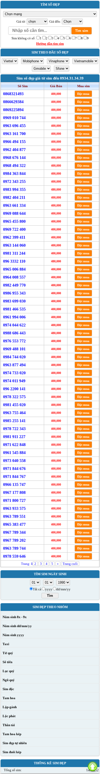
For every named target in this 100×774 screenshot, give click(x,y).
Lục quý (8, 671)
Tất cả (37, 589)
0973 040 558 (14, 460)
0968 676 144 (14, 157)
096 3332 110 (14, 261)
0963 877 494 (14, 365)
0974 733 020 (14, 373)
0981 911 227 (14, 436)
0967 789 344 (14, 532)
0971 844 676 (14, 468)
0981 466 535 (14, 309)
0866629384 (13, 102)
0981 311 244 (14, 253)
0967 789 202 (14, 540)
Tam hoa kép (12, 734)
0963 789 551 (14, 516)
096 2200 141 (14, 389)
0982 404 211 (14, 197)
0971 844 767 (14, 476)
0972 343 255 (14, 181)
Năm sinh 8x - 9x (15, 617)
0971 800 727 (14, 500)
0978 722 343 (14, 428)
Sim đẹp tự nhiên (15, 743)
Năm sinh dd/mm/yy (17, 626)
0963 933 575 (14, 508)
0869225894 (13, 110)
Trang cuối (70, 564)
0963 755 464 (14, 413)
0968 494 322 (14, 165)
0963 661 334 (14, 205)
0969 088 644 (14, 213)
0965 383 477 (14, 524)
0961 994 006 (14, 317)
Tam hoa (9, 698)
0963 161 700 (14, 133)
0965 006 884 (14, 269)
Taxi (6, 644)
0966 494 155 (14, 141)
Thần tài (9, 725)
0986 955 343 (14, 293)
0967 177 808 (14, 492)
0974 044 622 (14, 325)
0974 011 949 (14, 381)
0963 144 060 (14, 245)
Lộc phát (9, 716)
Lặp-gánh (10, 707)
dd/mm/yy (63, 589)
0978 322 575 (14, 397)
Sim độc (8, 689)
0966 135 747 (14, 484)
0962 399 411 (14, 237)
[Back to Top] (92, 766)
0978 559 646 (14, 556)
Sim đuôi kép (12, 752)
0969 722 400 (14, 229)
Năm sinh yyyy (13, 635)
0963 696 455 (14, 125)
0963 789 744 (14, 548)
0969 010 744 (14, 117)
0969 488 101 (14, 349)
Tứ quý (8, 653)
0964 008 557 (14, 277)
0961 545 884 (14, 452)
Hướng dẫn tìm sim (50, 44)
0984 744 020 (14, 357)
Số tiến (7, 662)
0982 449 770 (14, 285)
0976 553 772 (14, 341)
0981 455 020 (14, 405)
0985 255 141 (14, 421)
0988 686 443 (14, 333)
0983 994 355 (14, 189)
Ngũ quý (9, 680)
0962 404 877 (14, 149)
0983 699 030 (14, 301)
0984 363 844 (14, 173)
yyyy (48, 589)
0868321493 (13, 94)
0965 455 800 (14, 221)
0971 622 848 (14, 444)
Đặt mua (83, 94)
